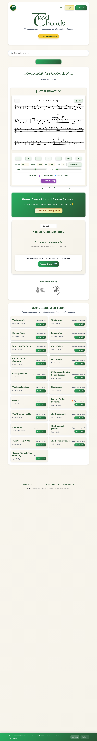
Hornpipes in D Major (45, 188)
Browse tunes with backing (48, 62)
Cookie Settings (68, 484)
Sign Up (81, 8)
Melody (17, 164)
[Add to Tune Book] (79, 158)
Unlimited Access (48, 36)
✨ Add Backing (48, 181)
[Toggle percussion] (59, 158)
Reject (84, 737)
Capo (58, 164)
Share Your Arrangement (48, 211)
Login (69, 8)
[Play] (18, 158)
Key (46, 164)
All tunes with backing (62, 188)
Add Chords (41, 324)
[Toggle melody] (38, 158)
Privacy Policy (28, 484)
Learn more (12, 738)
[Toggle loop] (28, 158)
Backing (33, 164)
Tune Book (74, 165)
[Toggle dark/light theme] (61, 8)
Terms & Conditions (48, 484)
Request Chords (48, 263)
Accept (75, 737)
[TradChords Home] (13, 8)
